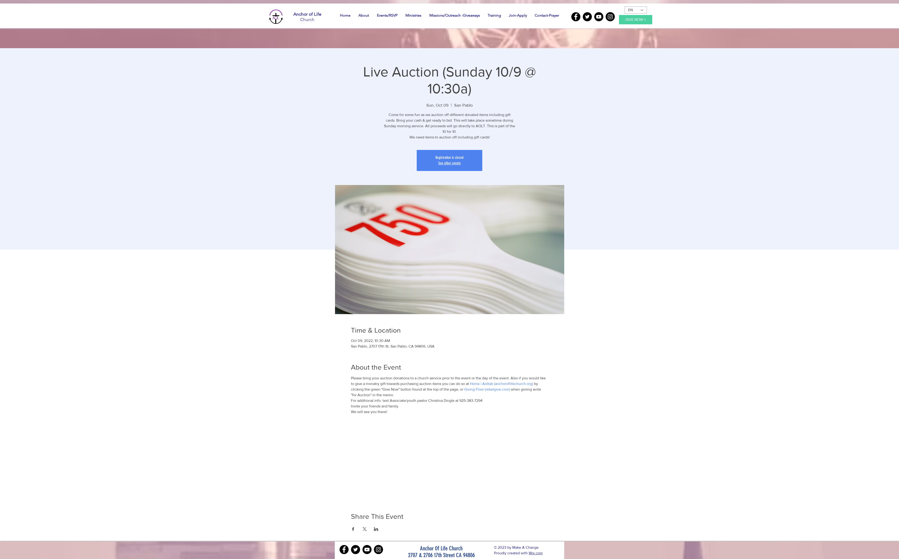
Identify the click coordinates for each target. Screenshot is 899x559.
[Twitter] (587, 16)
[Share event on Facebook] (353, 529)
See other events (449, 163)
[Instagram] (610, 16)
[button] (363, 15)
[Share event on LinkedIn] (376, 529)
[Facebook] (575, 16)
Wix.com (536, 553)
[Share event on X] (364, 529)
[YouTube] (598, 16)
